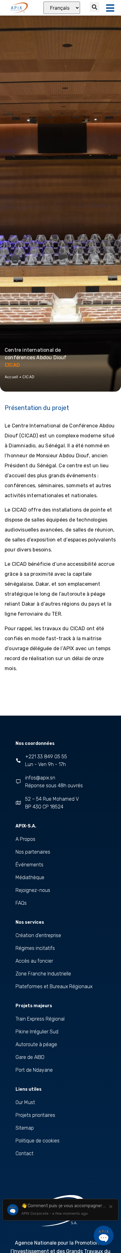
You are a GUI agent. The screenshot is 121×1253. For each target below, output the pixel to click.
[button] (94, 7)
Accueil (11, 376)
